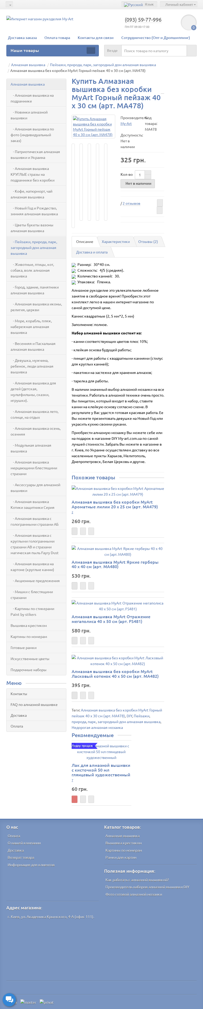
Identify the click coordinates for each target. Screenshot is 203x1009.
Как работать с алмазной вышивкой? (137, 879)
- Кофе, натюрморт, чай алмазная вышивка (31, 194)
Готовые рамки (23, 647)
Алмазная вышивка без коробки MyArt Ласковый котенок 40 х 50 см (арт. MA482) (115, 673)
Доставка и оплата (92, 252)
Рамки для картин (120, 857)
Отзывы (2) (148, 241)
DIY (129, 715)
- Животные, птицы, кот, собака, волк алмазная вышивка (32, 270)
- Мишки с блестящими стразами (32, 594)
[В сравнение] (160, 210)
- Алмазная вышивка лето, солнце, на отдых (34, 414)
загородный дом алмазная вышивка (129, 721)
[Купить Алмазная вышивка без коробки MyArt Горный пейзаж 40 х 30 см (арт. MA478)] (93, 126)
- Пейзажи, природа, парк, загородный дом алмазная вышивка (34, 247)
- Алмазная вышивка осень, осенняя (36, 431)
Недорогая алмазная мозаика (97, 727)
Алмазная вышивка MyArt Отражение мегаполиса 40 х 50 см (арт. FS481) (111, 618)
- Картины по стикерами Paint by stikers (32, 611)
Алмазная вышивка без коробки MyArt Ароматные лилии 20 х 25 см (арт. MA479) (115, 504)
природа (79, 721)
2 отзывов (131, 203)
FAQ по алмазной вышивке (34, 704)
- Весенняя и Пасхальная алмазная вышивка (33, 346)
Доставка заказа (22, 37)
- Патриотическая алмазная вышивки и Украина (35, 154)
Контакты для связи (96, 37)
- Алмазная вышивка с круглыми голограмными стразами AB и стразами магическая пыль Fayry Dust (35, 544)
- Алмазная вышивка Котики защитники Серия (32, 504)
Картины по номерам (29, 636)
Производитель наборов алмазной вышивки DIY (147, 886)
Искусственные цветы (30, 658)
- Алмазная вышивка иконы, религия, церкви (36, 306)
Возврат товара (21, 857)
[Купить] (74, 799)
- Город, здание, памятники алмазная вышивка (35, 290)
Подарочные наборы (29, 669)
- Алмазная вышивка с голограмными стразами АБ (35, 521)
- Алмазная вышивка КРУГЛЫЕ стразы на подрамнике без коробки (32, 174)
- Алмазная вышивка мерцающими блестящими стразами (34, 468)
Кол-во (127, 174)
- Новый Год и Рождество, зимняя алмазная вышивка (34, 211)
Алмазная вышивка (28, 84)
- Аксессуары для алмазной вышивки (35, 487)
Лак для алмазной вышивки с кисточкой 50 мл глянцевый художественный (101, 769)
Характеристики (116, 241)
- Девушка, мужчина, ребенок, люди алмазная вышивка (32, 366)
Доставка (19, 715)
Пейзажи (141, 715)
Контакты (19, 693)
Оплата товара (57, 37)
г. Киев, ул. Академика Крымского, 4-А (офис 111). (51, 916)
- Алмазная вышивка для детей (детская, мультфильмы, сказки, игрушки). (33, 392)
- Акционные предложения (35, 580)
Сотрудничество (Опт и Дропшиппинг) (155, 37)
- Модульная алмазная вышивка (31, 448)
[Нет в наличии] (74, 531)
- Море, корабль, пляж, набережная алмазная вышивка (31, 326)
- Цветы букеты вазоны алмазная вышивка (32, 227)
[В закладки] (160, 203)
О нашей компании (24, 842)
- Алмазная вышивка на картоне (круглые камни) (32, 566)
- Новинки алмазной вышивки (29, 115)
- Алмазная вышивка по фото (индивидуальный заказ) (32, 134)
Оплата (17, 726)
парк (92, 721)
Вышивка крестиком (29, 625)
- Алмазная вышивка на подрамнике (32, 98)
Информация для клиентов (31, 864)
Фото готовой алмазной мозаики (133, 894)
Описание (84, 241)
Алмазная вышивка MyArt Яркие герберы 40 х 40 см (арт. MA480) (115, 564)
